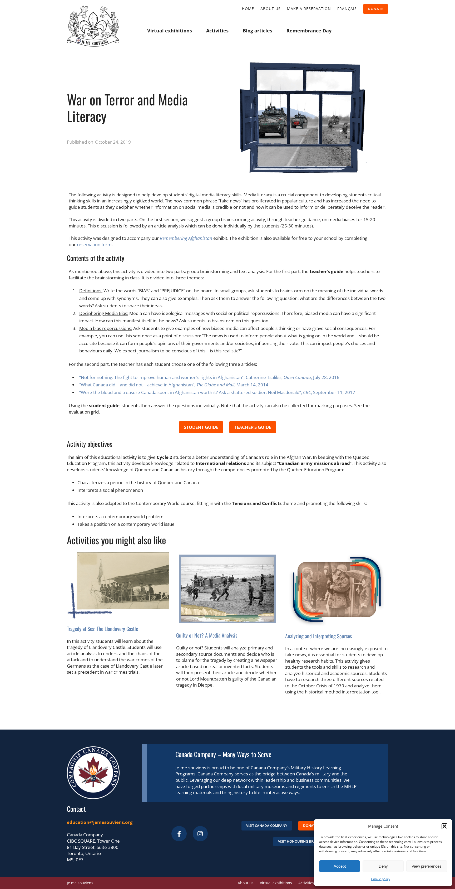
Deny (383, 866)
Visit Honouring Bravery (301, 841)
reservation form (94, 244)
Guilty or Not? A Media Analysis (206, 635)
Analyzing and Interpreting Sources (318, 636)
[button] (444, 826)
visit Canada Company (266, 825)
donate (375, 8)
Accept (340, 866)
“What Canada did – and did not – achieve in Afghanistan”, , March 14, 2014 (173, 385)
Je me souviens (80, 882)
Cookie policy (380, 879)
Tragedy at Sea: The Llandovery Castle (102, 629)
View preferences (427, 866)
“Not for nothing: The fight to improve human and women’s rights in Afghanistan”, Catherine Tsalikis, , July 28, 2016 (209, 377)
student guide (201, 427)
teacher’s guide (252, 427)
